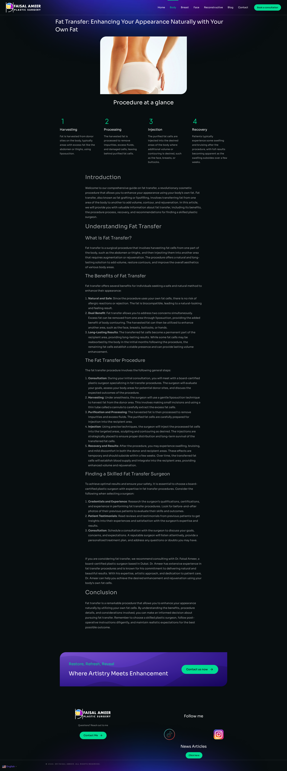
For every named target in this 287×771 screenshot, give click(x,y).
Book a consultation (267, 7)
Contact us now (197, 669)
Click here (194, 755)
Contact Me (91, 735)
